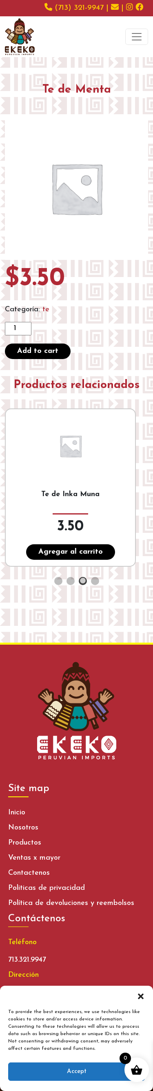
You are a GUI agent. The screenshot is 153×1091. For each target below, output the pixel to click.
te (45, 309)
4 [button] (95, 581)
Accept (76, 1072)
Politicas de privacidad (46, 888)
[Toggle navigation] (136, 37)
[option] (76, 487)
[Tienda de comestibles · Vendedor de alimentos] (20, 36)
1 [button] (58, 581)
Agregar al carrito (70, 552)
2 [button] (71, 581)
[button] (141, 996)
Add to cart (37, 351)
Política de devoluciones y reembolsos (71, 903)
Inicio (16, 812)
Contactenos (29, 873)
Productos (24, 843)
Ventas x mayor (34, 858)
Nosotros (23, 828)
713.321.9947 (27, 960)
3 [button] (83, 581)
